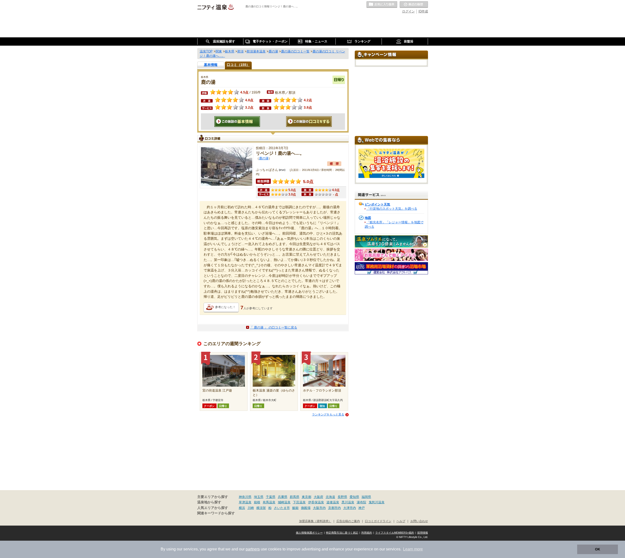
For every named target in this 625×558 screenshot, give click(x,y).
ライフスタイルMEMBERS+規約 (394, 532)
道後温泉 (332, 502)
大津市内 (349, 508)
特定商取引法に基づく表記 (342, 532)
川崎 (251, 508)
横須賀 (261, 508)
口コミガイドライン (378, 521)
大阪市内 (319, 508)
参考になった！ (225, 307)
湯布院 (361, 502)
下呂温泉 (299, 502)
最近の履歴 (414, 4)
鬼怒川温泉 (377, 502)
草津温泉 (245, 502)
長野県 (342, 497)
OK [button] (597, 549)
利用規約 (366, 532)
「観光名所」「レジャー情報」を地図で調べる (394, 224)
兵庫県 (282, 497)
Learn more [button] (413, 549)
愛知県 (354, 497)
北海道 (330, 497)
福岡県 (366, 497)
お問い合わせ (419, 521)
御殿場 (306, 508)
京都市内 (334, 508)
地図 (368, 218)
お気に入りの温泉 (381, 4)
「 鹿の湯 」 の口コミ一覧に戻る (273, 327)
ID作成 (423, 11)
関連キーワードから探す (216, 513)
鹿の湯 (264, 158)
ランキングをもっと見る (328, 414)
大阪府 (318, 497)
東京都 (306, 497)
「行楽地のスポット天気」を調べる (391, 208)
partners (253, 549)
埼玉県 (258, 497)
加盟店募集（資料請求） (315, 521)
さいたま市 (282, 508)
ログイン (408, 11)
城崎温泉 (284, 502)
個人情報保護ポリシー (309, 532)
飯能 (295, 508)
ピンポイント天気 (377, 204)
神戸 (361, 508)
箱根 (257, 502)
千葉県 (270, 497)
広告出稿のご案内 (348, 521)
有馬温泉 (269, 502)
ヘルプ (400, 521)
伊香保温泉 (316, 502)
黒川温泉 (348, 502)
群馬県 (294, 497)
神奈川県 (245, 497)
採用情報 (422, 532)
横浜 (242, 508)
